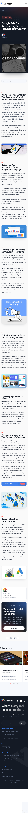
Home (3, 10)
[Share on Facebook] (14, 638)
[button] (1, 666)
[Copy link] (17, 638)
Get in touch (13, 628)
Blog (8, 10)
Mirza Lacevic (9, 35)
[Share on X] (7, 638)
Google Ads (7, 17)
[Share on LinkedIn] (11, 638)
